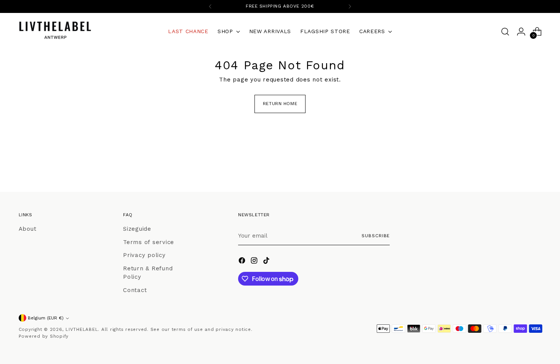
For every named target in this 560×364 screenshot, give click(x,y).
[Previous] (210, 6)
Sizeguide (137, 228)
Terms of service (148, 242)
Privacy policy (144, 255)
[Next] (349, 6)
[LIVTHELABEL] (55, 31)
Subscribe (376, 235)
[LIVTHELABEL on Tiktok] (267, 262)
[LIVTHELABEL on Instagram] (254, 262)
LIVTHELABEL (82, 329)
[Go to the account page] (521, 31)
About (28, 228)
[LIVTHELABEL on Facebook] (242, 262)
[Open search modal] (505, 31)
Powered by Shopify (44, 336)
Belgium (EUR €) (46, 318)
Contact (135, 290)
